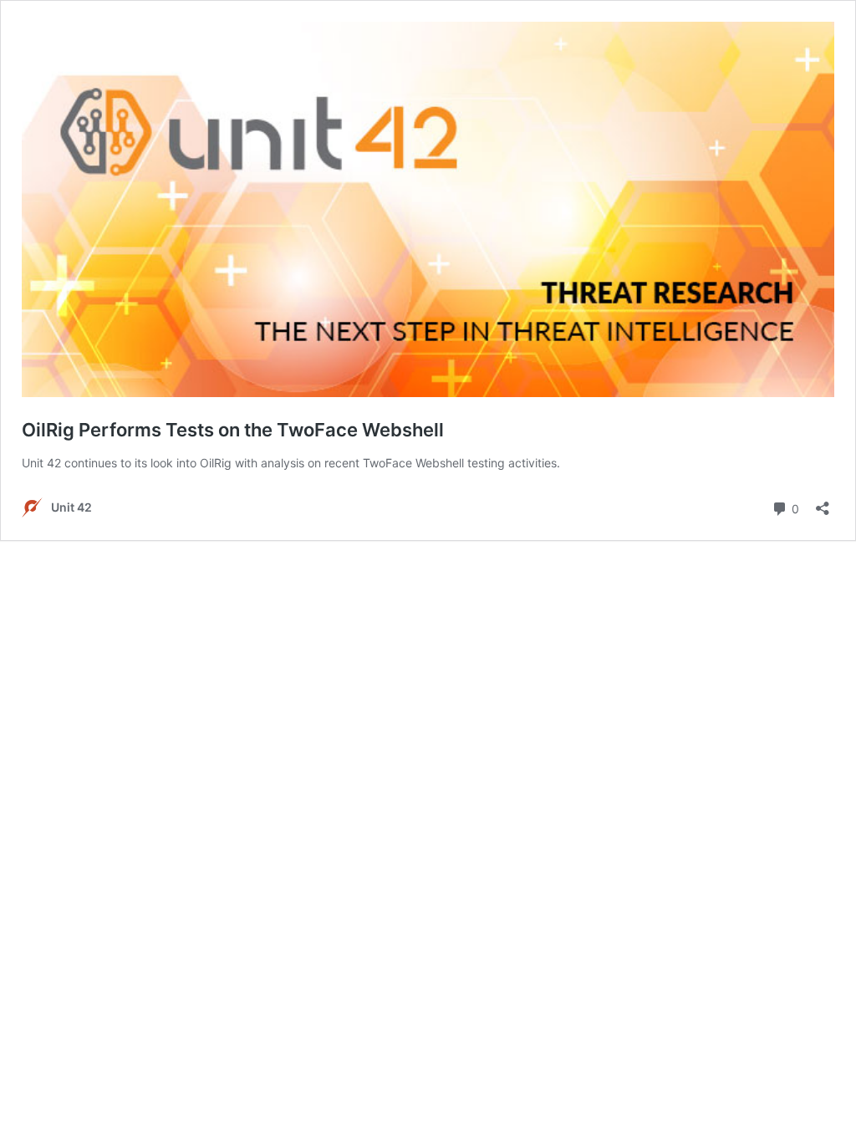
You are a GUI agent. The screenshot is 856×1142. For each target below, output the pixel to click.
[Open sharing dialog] (822, 503)
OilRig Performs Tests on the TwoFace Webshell (233, 430)
